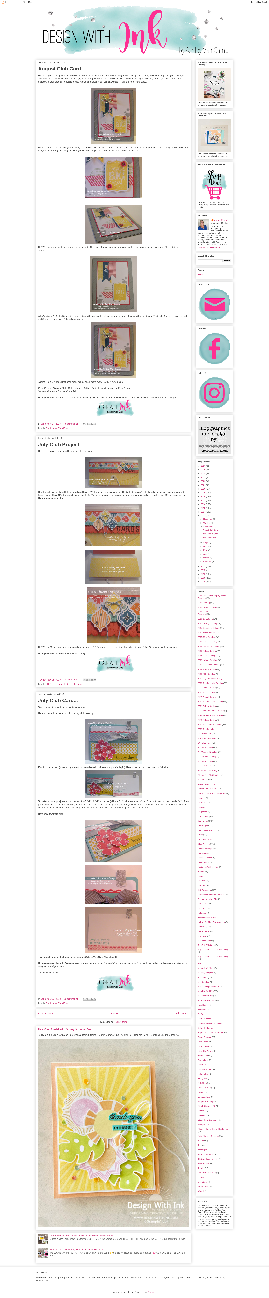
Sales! (200, 1092)
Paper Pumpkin (204, 1037)
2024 (203, 474)
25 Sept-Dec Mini (205, 766)
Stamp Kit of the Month (208, 1120)
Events (201, 871)
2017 (203, 500)
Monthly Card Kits (206, 991)
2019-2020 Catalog (206, 674)
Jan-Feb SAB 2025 (206, 945)
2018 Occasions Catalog (209, 646)
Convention (203, 853)
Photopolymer (204, 1046)
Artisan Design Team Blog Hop (211, 793)
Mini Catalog (203, 982)
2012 (203, 566)
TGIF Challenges (205, 1154)
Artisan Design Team (207, 789)
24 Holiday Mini (204, 743)
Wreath (201, 1191)
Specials (201, 1115)
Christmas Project (206, 830)
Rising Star (202, 1078)
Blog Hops (202, 812)
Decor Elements (205, 858)
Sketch (201, 1111)
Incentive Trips (204, 940)
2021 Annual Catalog (207, 697)
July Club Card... (58, 700)
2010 (203, 574)
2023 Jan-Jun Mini (206, 729)
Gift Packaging (204, 890)
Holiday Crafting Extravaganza (211, 922)
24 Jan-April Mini (205, 747)
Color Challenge (205, 848)
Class (200, 835)
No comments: (70, 424)
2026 (203, 466)
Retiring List (203, 1074)
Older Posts (182, 1013)
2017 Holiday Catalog (207, 623)
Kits (199, 964)
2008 (203, 582)
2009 (203, 578)
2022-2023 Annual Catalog (210, 724)
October (207, 523)
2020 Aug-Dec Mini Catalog (210, 678)
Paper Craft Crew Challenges (211, 1032)
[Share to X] (89, 424)
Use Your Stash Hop (207, 1173)
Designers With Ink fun (208, 867)
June (205, 546)
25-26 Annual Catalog (207, 770)
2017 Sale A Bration (206, 632)
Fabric (200, 876)
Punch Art (202, 1065)
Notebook (202, 1009)
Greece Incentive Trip (207, 899)
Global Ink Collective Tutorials (211, 894)
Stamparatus (203, 1124)
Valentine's (202, 1182)
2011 (203, 570)
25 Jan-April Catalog (207, 757)
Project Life (203, 1055)
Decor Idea (203, 862)
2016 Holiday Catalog (207, 607)
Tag (199, 1145)
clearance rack (204, 839)
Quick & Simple (204, 1069)
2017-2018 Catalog (206, 637)
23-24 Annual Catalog (207, 738)
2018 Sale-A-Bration (207, 651)
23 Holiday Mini (204, 734)
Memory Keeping (205, 973)
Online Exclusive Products (209, 1023)
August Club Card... (61, 69)
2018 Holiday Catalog (207, 642)
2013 (203, 516)
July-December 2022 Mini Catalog (213, 957)
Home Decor (203, 931)
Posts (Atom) (120, 1022)
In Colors (202, 936)
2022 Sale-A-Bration (207, 720)
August (206, 542)
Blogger (151, 1292)
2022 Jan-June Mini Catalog (210, 715)
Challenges (203, 826)
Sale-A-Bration (204, 1088)
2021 (203, 485)
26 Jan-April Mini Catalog (209, 775)
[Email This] (84, 424)
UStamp (201, 1177)
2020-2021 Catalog (206, 692)
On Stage (202, 1014)
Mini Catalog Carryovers (208, 987)
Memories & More (206, 968)
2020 (203, 489)
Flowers (201, 881)
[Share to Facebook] (92, 424)
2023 (203, 477)
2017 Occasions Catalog (209, 628)
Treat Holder (203, 1163)
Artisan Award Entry (206, 784)
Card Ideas (51, 428)
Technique (202, 1150)
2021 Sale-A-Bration (207, 706)
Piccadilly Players (205, 1051)
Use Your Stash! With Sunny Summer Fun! (65, 1029)
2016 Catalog (204, 603)
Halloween (202, 913)
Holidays (201, 927)
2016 (203, 504)
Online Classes (204, 1019)
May (205, 550)
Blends (201, 807)
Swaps (201, 1141)
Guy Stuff (202, 908)
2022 (203, 481)
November (208, 519)
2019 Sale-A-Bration (207, 669)
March (206, 558)
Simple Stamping (205, 1101)
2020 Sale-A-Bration (207, 688)
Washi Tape (203, 1186)
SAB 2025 (202, 1083)
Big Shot (201, 803)
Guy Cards (202, 904)
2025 (203, 470)
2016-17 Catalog (205, 619)
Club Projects (64, 428)
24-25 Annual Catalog (207, 752)
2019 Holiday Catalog (207, 660)
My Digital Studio (205, 996)
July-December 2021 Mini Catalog (213, 950)
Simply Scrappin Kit (206, 1106)
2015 (203, 508)
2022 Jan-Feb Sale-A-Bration (211, 711)
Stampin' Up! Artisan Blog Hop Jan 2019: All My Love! (76, 1249)
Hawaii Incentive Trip (207, 917)
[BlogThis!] (86, 424)
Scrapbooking (204, 1097)
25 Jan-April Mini (205, 761)
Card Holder (64, 684)
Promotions (203, 1060)
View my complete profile (209, 247)
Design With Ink (221, 220)
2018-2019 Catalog (206, 655)
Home (114, 1013)
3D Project (51, 684)
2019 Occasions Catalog (209, 665)
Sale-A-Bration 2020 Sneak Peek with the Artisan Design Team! (81, 1236)
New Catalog (203, 1005)
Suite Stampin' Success (208, 1136)
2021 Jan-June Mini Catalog (210, 701)
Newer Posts (46, 1013)
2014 (203, 512)
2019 (203, 493)
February (207, 562)
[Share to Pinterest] (94, 424)
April (205, 554)
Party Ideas (203, 1042)
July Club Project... (61, 444)
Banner (201, 798)
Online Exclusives (205, 1028)
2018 (203, 496)
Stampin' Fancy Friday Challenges (213, 1129)
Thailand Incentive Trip (208, 1159)
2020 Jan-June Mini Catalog (210, 683)
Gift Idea (201, 885)
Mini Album (202, 977)
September (208, 526)
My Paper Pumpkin (206, 1000)
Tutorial (201, 1168)
